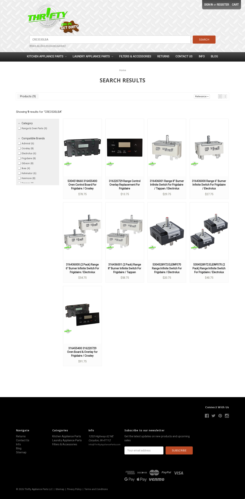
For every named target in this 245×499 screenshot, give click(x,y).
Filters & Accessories (135, 56)
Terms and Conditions (96, 489)
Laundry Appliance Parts (92, 56)
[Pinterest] (220, 416)
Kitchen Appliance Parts (45, 56)
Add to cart (82, 151)
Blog (214, 56)
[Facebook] (207, 416)
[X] (214, 416)
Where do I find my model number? (47, 46)
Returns (163, 56)
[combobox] (110, 40)
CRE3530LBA (53, 112)
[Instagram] (227, 416)
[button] (220, 96)
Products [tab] (27, 96)
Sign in (208, 4)
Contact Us (184, 56)
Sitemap (21, 452)
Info (202, 56)
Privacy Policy (74, 489)
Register (223, 4)
